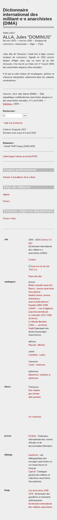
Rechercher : (9, 111)
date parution (34, 397)
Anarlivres (33, 455)
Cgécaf (31, 471)
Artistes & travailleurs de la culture (19, 177)
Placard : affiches (36, 345)
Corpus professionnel (19, 170)
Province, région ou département (28, 211)
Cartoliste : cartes (36, 355)
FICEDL (32, 436)
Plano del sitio (35, 276)
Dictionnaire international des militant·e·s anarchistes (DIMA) (27, 16)
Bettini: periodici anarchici (40, 285)
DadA (31, 328)
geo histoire (33, 393)
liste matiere (34, 390)
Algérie (6, 194)
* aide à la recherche (13, 123)
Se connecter (34, 416)
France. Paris (9, 218)
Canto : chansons (36, 364)
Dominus (7, 104)
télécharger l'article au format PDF (20, 156)
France (6, 201)
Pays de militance (16, 187)
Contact (32, 259)
